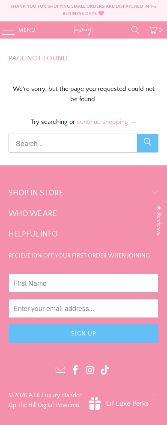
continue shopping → (106, 122)
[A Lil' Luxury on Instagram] (90, 371)
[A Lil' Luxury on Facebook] (75, 371)
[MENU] (4, 30)
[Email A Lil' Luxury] (60, 371)
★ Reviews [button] (159, 220)
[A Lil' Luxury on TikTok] (105, 371)
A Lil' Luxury (44, 395)
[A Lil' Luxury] (83, 30)
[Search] (135, 30)
